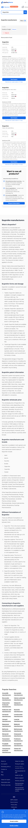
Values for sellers (19, 761)
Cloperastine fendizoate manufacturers (6, 704)
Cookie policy (14, 807)
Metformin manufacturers (6, 730)
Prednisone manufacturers (18, 739)
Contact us (4, 769)
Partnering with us (5, 766)
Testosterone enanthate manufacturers (6, 750)
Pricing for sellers (19, 764)
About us (3, 761)
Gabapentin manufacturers (18, 703)
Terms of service (14, 802)
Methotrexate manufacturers (18, 730)
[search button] (25, 12)
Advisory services (19, 780)
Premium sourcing (5, 785)
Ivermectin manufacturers (6, 715)
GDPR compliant (14, 799)
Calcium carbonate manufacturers (19, 699)
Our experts (4, 764)
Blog (2, 774)
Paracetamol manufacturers (6, 739)
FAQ (2, 772)
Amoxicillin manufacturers (6, 694)
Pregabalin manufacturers (6, 744)
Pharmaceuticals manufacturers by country (19, 789)
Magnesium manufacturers (6, 725)
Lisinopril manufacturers (6, 720)
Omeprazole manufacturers (18, 735)
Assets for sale (19, 775)
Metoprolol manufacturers (6, 735)
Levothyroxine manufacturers (18, 715)
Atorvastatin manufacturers (18, 694)
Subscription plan (5, 782)
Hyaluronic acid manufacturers (6, 710)
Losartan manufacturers (18, 720)
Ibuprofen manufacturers (18, 710)
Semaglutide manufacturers (18, 744)
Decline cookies (14, 825)
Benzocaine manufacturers (6, 699)
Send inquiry (14, 79)
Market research (19, 778)
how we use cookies (18, 817)
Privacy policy (14, 804)
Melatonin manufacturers (18, 725)
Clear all (7, 32)
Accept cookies (14, 821)
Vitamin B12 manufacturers (18, 749)
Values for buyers (5, 779)
